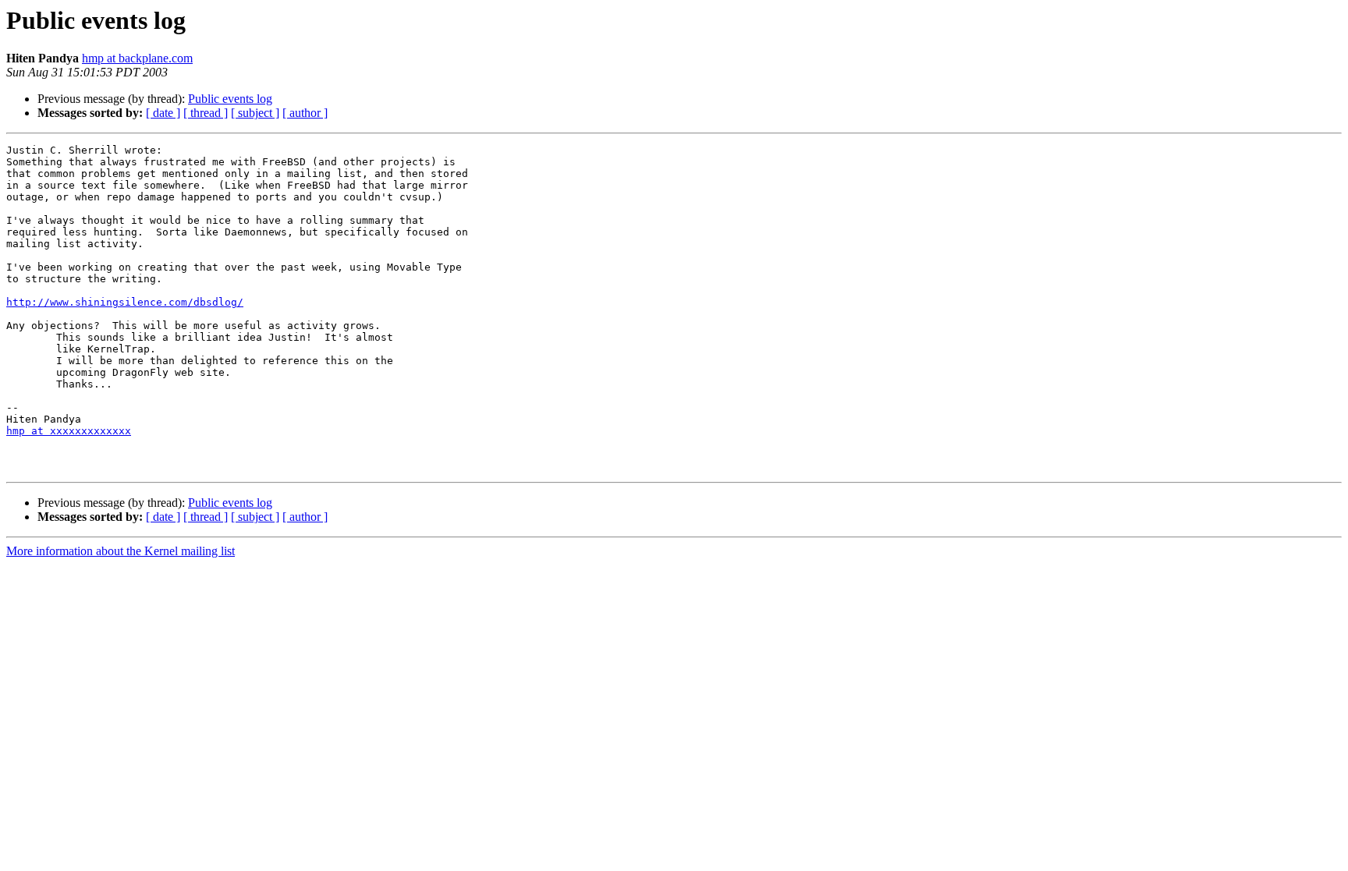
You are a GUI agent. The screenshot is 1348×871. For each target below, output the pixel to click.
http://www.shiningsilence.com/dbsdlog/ (124, 302)
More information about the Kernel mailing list (120, 551)
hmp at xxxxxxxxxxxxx (68, 431)
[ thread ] (205, 112)
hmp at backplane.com (137, 58)
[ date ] (163, 112)
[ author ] (305, 112)
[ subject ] (255, 112)
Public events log (230, 98)
